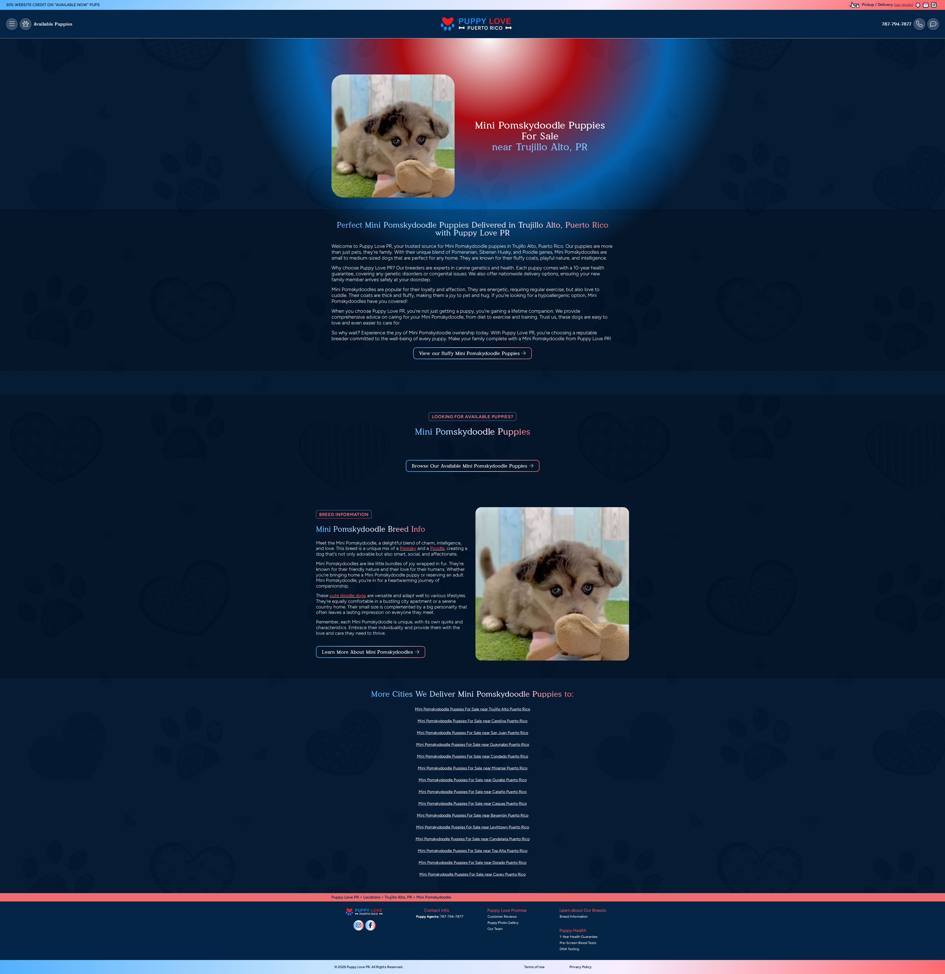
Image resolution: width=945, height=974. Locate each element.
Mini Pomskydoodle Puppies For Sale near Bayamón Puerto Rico (472, 815)
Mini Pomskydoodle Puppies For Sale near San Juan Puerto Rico (472, 732)
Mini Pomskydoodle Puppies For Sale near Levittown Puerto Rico (472, 827)
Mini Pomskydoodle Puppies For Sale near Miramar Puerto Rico (472, 768)
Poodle (437, 548)
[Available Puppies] (26, 24)
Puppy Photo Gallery (503, 923)
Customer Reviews (502, 917)
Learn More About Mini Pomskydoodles (367, 652)
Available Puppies (52, 24)
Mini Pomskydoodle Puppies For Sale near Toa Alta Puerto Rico (472, 850)
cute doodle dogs (348, 595)
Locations (371, 897)
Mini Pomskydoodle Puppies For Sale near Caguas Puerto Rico (472, 803)
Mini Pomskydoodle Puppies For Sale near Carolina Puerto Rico (472, 721)
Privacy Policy (580, 967)
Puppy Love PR (345, 897)
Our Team (495, 929)
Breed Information (574, 917)
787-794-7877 (897, 24)
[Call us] (919, 24)
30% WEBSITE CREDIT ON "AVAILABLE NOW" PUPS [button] (53, 4)
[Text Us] (933, 24)
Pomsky (408, 548)
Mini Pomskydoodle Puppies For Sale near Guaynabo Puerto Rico (472, 744)
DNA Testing (569, 949)
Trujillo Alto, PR (399, 897)
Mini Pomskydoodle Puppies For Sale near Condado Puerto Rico (472, 756)
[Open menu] (12, 24)
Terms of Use (534, 967)
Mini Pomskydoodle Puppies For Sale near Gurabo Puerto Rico (473, 780)
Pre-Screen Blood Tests (578, 943)
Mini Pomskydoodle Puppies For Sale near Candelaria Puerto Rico (473, 839)
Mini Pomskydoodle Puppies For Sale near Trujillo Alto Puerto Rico (472, 709)
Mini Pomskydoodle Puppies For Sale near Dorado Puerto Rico (472, 862)
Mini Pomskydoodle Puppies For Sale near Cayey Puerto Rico (472, 874)
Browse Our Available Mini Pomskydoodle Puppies (469, 466)
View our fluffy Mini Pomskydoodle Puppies (470, 353)
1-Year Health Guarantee (579, 937)
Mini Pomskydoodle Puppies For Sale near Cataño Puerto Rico (473, 791)
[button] (918, 5)
